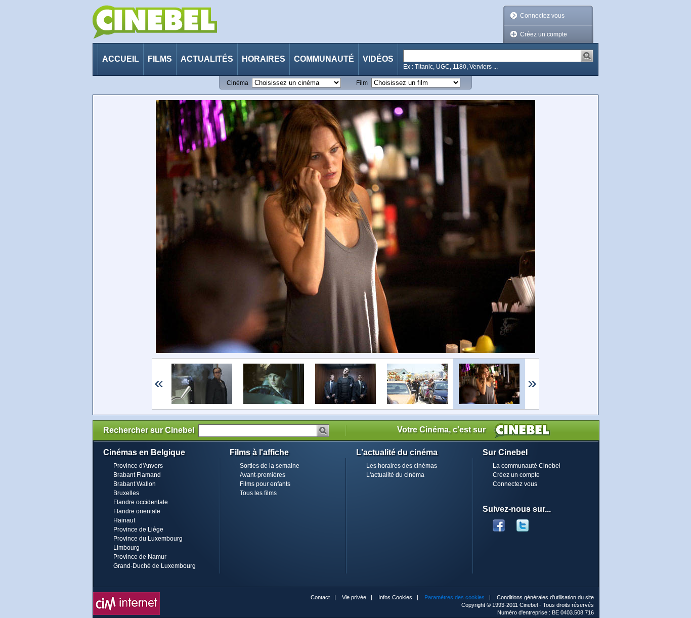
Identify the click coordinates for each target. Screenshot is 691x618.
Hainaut (124, 520)
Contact (320, 597)
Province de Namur (139, 556)
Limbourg (126, 547)
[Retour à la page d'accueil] (155, 22)
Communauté (324, 59)
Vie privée (354, 597)
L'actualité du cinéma (395, 474)
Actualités (207, 59)
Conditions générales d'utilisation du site (545, 597)
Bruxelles (126, 493)
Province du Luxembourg (148, 538)
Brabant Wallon (134, 484)
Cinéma (237, 82)
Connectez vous (542, 15)
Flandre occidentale (140, 502)
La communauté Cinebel (526, 465)
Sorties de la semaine (269, 465)
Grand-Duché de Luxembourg (154, 565)
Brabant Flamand (137, 474)
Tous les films (258, 493)
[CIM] (126, 595)
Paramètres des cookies (454, 597)
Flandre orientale (136, 511)
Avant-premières (262, 474)
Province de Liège (138, 529)
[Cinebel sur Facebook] (499, 522)
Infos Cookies (395, 597)
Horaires (263, 59)
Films (160, 59)
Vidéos (378, 59)
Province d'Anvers (138, 465)
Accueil (120, 59)
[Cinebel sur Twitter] (527, 522)
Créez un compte (543, 34)
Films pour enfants (265, 484)
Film (362, 82)
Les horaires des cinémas (401, 465)
